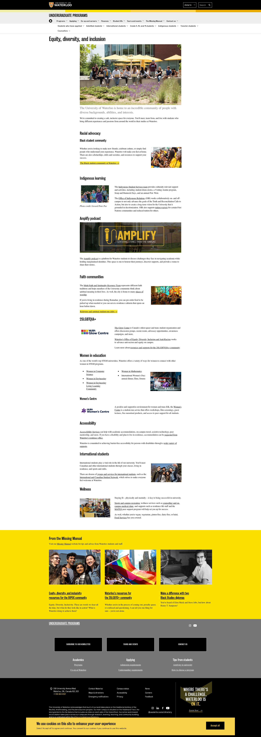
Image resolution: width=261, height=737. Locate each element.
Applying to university (182, 664)
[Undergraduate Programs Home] (50, 21)
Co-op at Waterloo (78, 669)
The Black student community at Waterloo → (99, 163)
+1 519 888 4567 (59, 694)
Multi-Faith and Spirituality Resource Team (102, 285)
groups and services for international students (116, 474)
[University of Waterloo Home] (60, 5)
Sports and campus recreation (127, 503)
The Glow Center (122, 327)
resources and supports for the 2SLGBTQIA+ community (155, 347)
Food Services (121, 517)
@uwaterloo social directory (160, 712)
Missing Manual (64, 543)
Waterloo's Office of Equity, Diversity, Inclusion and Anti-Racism (143, 339)
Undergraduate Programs (64, 623)
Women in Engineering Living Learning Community (96, 385)
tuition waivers (161, 207)
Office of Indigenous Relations (132, 198)
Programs (78, 664)
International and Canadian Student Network (99, 477)
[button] (189, 5)
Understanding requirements (130, 669)
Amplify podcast (91, 258)
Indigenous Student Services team (133, 186)
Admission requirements (130, 664)
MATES (118, 509)
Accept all (215, 725)
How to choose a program (183, 669)
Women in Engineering (96, 378)
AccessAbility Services (90, 431)
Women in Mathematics (132, 371)
